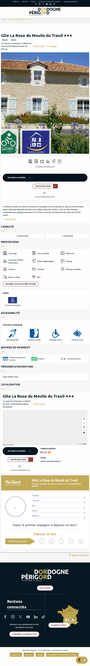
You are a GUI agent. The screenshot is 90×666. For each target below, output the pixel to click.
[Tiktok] (54, 4)
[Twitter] (43, 4)
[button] (45, 103)
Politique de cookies (60, 650)
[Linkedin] (50, 4)
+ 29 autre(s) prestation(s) (45, 166)
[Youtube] (47, 4)
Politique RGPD (44, 650)
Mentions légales (29, 650)
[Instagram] (39, 4)
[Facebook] (36, 4)
